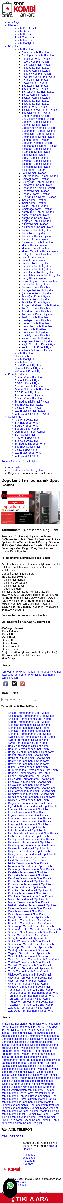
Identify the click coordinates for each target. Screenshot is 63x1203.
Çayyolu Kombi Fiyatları (36, 124)
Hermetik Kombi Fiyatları (29, 368)
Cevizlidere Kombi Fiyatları (38, 118)
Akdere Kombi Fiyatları (35, 61)
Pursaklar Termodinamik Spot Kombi (30, 923)
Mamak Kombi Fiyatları (35, 248)
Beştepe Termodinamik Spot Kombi (29, 761)
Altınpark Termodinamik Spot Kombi (29, 733)
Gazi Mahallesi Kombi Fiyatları (40, 176)
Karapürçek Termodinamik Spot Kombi (31, 869)
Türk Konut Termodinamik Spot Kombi (30, 968)
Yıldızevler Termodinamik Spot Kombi (30, 1001)
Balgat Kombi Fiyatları (35, 94)
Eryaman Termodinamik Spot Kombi (29, 818)
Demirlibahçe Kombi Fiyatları (39, 136)
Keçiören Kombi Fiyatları (36, 221)
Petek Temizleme (25, 37)
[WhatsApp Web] (10, 1188)
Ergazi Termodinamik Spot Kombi (28, 815)
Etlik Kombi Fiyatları (33, 169)
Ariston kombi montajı (31, 1090)
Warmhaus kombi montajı (26, 1083)
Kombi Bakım (23, 34)
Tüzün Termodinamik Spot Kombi (28, 971)
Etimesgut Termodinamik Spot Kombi (30, 824)
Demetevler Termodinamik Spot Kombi (31, 794)
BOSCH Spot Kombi (27, 425)
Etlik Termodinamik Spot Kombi (26, 827)
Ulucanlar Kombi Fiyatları (37, 326)
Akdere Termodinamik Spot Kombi (28, 721)
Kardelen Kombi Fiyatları (36, 215)
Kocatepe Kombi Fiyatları (37, 230)
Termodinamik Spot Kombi (30, 443)
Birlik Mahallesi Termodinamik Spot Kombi (33, 770)
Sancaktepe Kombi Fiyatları (38, 272)
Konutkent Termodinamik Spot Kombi (30, 890)
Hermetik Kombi (39, 1023)
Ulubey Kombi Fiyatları (35, 323)
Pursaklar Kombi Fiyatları (37, 269)
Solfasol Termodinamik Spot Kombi (29, 941)
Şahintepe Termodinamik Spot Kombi (30, 947)
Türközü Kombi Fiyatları (36, 308)
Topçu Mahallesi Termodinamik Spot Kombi (34, 959)
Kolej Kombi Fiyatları (34, 233)
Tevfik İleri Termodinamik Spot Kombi (30, 956)
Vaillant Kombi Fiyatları (28, 407)
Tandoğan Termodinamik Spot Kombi (30, 950)
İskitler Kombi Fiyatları (35, 206)
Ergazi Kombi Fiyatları (35, 157)
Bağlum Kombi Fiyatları (35, 88)
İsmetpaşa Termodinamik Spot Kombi (30, 866)
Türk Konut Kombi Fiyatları (37, 314)
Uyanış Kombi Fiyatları (35, 332)
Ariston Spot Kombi (26, 419)
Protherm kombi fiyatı (14, 1050)
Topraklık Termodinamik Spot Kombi (29, 965)
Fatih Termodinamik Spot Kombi (27, 830)
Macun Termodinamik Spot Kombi (28, 899)
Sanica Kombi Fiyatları (28, 398)
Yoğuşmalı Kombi (12, 1123)
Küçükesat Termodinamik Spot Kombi (30, 896)
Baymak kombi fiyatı (31, 1068)
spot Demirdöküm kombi (45, 1038)
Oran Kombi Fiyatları (34, 257)
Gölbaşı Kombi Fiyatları (35, 179)
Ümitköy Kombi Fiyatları (36, 335)
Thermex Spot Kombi (27, 446)
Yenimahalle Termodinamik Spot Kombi (31, 995)
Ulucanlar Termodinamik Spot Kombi (30, 977)
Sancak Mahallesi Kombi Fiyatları (41, 275)
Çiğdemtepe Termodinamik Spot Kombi (31, 788)
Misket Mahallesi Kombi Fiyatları (41, 251)
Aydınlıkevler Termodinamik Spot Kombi (32, 736)
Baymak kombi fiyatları (23, 1071)
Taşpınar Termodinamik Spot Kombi (29, 953)
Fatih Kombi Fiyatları (34, 172)
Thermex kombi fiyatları (34, 1108)
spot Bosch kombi (26, 1080)
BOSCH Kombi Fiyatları (29, 383)
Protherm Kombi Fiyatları (29, 395)
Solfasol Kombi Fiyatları (36, 287)
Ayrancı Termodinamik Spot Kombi (28, 739)
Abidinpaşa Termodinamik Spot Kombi (31, 715)
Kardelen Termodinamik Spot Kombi (29, 872)
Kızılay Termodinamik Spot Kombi (28, 881)
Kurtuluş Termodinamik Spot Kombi (29, 893)
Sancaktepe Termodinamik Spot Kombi (31, 926)
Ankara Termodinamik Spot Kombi (28, 712)
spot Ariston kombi (45, 1032)
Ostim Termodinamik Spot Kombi (27, 914)
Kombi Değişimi (24, 43)
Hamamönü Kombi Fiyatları (38, 185)
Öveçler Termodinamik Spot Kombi (28, 917)
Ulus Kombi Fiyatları (34, 329)
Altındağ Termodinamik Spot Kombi (29, 727)
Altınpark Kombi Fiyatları (36, 73)
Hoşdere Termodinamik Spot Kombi (29, 851)
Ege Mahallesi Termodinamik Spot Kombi (32, 806)
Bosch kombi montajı (41, 1077)
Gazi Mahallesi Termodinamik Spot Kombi (33, 833)
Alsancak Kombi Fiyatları (36, 64)
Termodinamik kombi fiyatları (44, 1059)
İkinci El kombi (51, 1114)
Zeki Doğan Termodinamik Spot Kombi (31, 1010)
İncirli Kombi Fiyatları (34, 203)
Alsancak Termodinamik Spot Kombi (29, 724)
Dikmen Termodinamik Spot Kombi (28, 800)
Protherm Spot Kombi (27, 437)
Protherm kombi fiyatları (15, 1053)
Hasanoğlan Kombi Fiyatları (38, 188)
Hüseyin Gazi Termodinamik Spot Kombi (32, 854)
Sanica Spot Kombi (26, 440)
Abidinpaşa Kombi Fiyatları (38, 55)
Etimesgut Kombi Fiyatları (37, 166)
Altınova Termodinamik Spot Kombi (29, 730)
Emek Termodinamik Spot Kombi (27, 812)
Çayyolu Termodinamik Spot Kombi (29, 785)
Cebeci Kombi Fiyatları (35, 115)
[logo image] (11, 1173)
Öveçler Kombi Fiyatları (35, 263)
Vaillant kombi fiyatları (14, 1077)
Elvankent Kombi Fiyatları (37, 151)
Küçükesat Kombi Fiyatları (37, 242)
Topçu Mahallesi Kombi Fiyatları (41, 305)
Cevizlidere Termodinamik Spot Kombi (31, 779)
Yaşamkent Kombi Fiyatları (37, 341)
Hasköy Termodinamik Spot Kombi (28, 848)
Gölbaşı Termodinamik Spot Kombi (28, 836)
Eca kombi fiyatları (26, 1029)
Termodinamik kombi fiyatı (26, 1056)
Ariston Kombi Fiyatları (28, 377)
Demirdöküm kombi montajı (44, 1035)
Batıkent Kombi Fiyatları (36, 97)
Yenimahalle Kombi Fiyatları (38, 347)
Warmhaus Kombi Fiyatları (30, 410)
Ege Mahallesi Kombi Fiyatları (39, 145)
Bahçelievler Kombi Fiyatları (38, 91)
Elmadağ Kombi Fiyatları (36, 148)
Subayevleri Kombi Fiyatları (38, 290)
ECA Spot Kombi (25, 434)
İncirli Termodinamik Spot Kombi (27, 860)
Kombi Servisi (23, 31)
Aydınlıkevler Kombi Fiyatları (39, 76)
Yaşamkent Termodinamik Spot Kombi (30, 989)
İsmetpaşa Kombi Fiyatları (37, 209)
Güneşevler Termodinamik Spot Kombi (31, 839)
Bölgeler (13, 46)
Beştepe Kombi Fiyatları (36, 100)
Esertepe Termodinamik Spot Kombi (29, 821)
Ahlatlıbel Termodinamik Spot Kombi (29, 718)
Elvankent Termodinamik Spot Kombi (30, 809)
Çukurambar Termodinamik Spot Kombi (31, 791)
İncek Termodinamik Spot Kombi (27, 857)
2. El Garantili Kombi (27, 455)
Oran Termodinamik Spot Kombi (27, 911)
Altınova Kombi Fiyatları (36, 70)
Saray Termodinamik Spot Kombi (27, 938)
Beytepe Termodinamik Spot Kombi (29, 764)
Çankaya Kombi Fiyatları (36, 121)
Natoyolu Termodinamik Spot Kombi (29, 908)
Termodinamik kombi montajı (18, 671)
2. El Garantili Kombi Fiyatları (32, 413)
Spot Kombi (15, 416)
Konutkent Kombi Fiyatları (37, 236)
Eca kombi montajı (21, 1026)
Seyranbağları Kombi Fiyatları (39, 281)
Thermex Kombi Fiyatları (29, 404)
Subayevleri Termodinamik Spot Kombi (31, 944)
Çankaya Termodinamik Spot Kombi (29, 782)
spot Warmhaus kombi (29, 1086)
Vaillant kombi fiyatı (22, 1074)
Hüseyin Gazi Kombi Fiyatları (39, 197)
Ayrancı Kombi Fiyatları (35, 79)
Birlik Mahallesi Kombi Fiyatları (40, 109)
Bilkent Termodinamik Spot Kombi (28, 767)
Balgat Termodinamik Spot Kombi (28, 755)
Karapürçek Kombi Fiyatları (38, 212)
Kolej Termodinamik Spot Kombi (27, 887)
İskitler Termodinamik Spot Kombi (28, 863)
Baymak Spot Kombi (27, 422)
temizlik (6, 1023)
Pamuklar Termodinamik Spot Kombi (30, 920)
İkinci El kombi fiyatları (15, 1117)
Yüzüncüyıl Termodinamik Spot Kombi (30, 1004)
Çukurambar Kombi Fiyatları (38, 130)
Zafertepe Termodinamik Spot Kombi (30, 1007)
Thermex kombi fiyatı (42, 1105)
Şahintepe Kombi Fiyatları (37, 293)
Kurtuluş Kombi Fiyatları (36, 239)
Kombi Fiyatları (24, 49)
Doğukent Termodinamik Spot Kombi (30, 803)
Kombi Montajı (23, 40)
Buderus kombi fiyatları (15, 1047)
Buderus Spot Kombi (27, 428)
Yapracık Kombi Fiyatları (36, 338)
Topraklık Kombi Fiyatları (36, 311)
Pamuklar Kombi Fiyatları (37, 266)
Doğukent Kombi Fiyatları (37, 142)
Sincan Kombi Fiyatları (35, 284)
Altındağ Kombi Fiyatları (36, 67)
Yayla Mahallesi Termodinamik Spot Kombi (33, 992)
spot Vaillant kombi (45, 1074)
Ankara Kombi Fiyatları (35, 52)
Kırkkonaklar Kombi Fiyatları (38, 227)
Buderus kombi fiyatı (23, 1044)
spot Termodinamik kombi (23, 674)
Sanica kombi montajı (14, 1062)
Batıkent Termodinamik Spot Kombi (29, 758)
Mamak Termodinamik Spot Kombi (28, 902)
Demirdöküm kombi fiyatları (17, 1041)
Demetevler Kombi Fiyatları (38, 133)
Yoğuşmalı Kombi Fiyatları (30, 371)
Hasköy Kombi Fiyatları (35, 191)
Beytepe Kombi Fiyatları (36, 103)
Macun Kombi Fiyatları (35, 245)
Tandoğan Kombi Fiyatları (37, 296)
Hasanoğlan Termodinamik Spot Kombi (31, 845)
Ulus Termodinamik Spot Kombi (27, 980)
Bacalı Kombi (32, 1120)
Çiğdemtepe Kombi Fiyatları (38, 127)
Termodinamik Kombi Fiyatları (32, 401)
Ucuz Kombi (22, 356)
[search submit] (34, 700)
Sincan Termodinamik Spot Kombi (28, 935)
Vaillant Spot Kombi (26, 449)
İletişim (33, 461)
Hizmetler (13, 25)
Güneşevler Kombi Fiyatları (38, 182)
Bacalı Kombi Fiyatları (28, 365)
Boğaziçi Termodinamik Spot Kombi (29, 773)
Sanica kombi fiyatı (39, 1062)
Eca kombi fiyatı (42, 1026)
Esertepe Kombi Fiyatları (36, 163)
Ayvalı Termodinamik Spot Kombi (28, 742)
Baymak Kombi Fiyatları (29, 380)
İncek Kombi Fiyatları (34, 200)
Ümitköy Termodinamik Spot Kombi (29, 986)
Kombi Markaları (18, 374)
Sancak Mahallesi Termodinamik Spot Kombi (34, 929)
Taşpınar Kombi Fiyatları (36, 299)
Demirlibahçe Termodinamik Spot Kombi (32, 797)
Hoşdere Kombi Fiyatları (36, 194)
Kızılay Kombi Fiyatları (35, 224)
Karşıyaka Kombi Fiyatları (37, 218)
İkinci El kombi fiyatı (31, 1114)
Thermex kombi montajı (15, 1105)
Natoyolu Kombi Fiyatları (36, 254)
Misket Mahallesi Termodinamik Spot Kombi (34, 905)
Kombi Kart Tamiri (25, 28)
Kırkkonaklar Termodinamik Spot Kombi (31, 884)
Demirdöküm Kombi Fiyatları (32, 389)
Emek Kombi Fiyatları (34, 154)
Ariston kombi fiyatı (22, 1032)
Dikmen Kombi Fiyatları (35, 139)
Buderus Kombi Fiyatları (29, 386)
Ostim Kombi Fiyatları (34, 260)
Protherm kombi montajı (43, 1047)
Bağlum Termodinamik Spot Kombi (28, 749)
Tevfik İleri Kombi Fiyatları (37, 302)
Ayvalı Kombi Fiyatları (35, 82)
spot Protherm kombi (39, 1050)
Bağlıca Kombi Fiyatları (35, 85)
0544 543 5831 (12, 1136)
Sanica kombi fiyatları (31, 1065)
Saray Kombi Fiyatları (34, 278)
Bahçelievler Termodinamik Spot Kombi (31, 752)
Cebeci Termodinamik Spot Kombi (28, 776)
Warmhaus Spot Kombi (28, 452)
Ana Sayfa (14, 22)
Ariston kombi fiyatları (14, 1035)
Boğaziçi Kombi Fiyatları (36, 112)
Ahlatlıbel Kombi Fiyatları (36, 58)
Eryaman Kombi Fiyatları (36, 160)
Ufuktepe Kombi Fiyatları (36, 320)
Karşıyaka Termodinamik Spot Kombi (30, 875)
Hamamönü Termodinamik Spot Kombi (31, 842)
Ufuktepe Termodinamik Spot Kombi (29, 974)
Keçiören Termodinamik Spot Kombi (29, 878)
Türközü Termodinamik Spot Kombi (29, 962)
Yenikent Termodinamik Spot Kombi (29, 998)
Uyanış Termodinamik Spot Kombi (28, 983)
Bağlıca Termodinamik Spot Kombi (28, 745)
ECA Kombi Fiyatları (27, 392)
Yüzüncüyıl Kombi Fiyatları (37, 350)
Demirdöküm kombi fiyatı (16, 1038)
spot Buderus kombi (47, 1044)
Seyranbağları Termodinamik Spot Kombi (32, 932)
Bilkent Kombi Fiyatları (35, 106)
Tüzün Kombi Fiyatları (35, 317)
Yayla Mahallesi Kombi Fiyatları (40, 344)
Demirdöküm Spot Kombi (30, 431)
